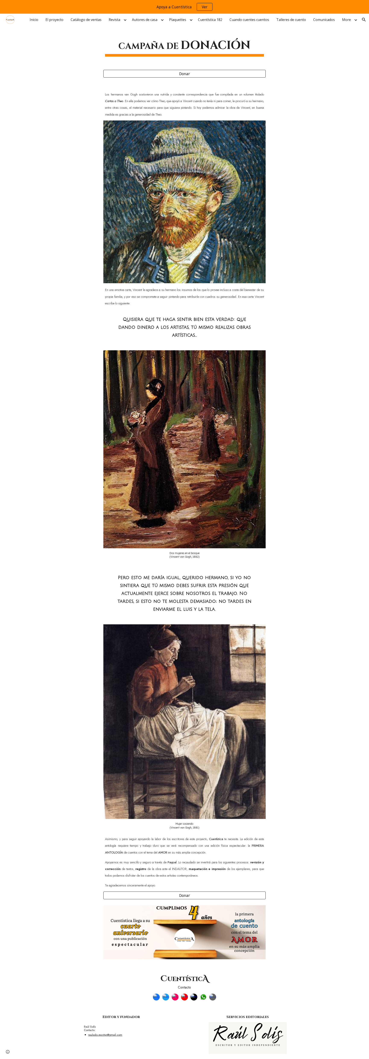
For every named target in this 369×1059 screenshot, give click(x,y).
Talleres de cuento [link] (291, 19)
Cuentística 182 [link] (210, 19)
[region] (184, 7)
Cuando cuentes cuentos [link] (249, 19)
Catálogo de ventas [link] (86, 19)
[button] (364, 20)
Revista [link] (114, 19)
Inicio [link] (34, 19)
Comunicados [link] (324, 19)
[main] (184, 46)
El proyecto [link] (54, 19)
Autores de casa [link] (144, 19)
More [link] (346, 19)
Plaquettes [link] (177, 19)
